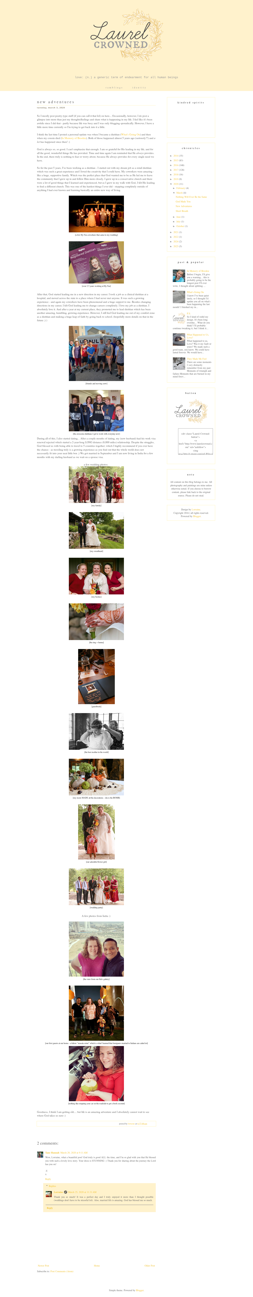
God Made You (183, 201)
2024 (176, 241)
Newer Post (43, 1265)
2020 (176, 184)
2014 (176, 155)
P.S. (189, 313)
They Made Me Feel (197, 358)
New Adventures (184, 206)
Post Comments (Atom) (61, 1271)
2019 (176, 179)
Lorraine (58, 1192)
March (179, 192)
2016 (176, 165)
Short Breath (182, 211)
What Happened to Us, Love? (198, 336)
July (178, 221)
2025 (176, 246)
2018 (176, 174)
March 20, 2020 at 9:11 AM (73, 1152)
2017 (176, 169)
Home (97, 1265)
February (181, 188)
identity (139, 87)
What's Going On (130, 134)
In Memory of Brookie (74, 138)
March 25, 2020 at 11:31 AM (82, 1192)
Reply (48, 1179)
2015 (176, 160)
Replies (52, 1186)
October (180, 226)
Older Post (150, 1265)
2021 (176, 232)
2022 (176, 236)
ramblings (114, 87)
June (178, 216)
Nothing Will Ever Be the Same (191, 196)
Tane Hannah (52, 1152)
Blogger (197, 516)
